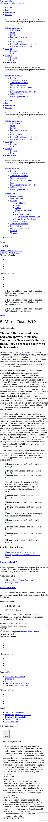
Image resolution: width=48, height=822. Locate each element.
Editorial (8, 15)
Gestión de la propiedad (19, 85)
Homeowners (10, 62)
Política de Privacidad (30, 631)
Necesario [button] (7, 774)
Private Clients (16, 226)
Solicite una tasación (13, 28)
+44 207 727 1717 (22, 683)
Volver (2, 315)
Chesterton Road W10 (9, 562)
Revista (13, 35)
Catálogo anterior (17, 42)
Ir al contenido (6, 1)
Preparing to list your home (21, 87)
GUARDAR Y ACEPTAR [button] (14, 818)
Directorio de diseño (18, 37)
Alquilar (8, 55)
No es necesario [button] (9, 795)
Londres (8, 8)
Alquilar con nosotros (19, 83)
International (10, 12)
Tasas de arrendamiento (14, 719)
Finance (13, 230)
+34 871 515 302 (21, 686)
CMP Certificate (11, 721)
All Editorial (15, 30)
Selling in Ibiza (16, 94)
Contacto (14, 233)
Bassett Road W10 (8, 588)
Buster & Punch (28, 352)
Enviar (3, 634)
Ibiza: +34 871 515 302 (9, 253)
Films (12, 39)
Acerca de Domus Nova (15, 676)
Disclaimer (9, 679)
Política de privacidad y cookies (18, 715)
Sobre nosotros (11, 194)
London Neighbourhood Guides (23, 44)
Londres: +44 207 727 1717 (11, 250)
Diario (12, 32)
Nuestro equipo (16, 198)
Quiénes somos (16, 196)
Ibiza (7, 10)
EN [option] (6, 246)
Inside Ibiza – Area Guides (21, 46)
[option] (26, 246)
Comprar (8, 49)
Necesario (10, 776)
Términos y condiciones (14, 712)
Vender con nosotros (18, 80)
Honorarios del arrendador (15, 717)
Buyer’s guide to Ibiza (19, 96)
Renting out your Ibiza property (23, 92)
